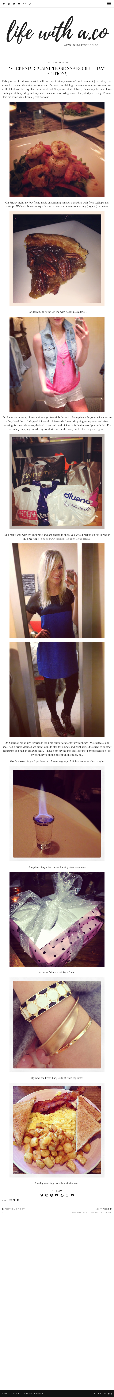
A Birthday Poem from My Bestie (92, 1211)
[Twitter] (4, 3)
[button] (110, 3)
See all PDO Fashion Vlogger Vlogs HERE (66, 538)
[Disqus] (57, 1260)
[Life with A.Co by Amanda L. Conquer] (57, 29)
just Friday (100, 81)
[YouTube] (19, 3)
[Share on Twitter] (14, 1200)
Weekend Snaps (51, 89)
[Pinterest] (14, 3)
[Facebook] (24, 3)
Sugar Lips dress (35, 761)
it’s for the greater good (91, 429)
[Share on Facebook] (11, 1200)
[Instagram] (9, 3)
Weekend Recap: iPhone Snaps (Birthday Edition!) (57, 71)
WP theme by (102, 1394)
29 (13, 1211)
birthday (64, 63)
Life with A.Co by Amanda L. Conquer (26, 1394)
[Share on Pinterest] (18, 1200)
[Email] (72, 1195)
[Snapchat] (30, 3)
